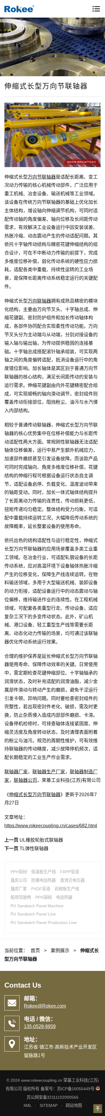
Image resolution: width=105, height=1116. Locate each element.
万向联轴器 (39, 300)
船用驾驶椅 (20, 897)
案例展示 (60, 950)
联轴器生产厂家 (48, 771)
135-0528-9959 (40, 1026)
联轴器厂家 (16, 771)
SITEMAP (48, 1105)
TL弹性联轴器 (34, 848)
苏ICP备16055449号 (75, 1088)
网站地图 (74, 1105)
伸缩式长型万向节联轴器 (34, 794)
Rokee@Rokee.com (45, 1005)
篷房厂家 (18, 888)
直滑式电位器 (72, 880)
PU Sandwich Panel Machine (37, 905)
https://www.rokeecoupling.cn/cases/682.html (50, 825)
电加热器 (64, 897)
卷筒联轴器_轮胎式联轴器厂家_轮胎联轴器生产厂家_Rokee (29, 9)
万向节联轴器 (42, 176)
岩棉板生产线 (67, 888)
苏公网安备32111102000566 (52, 1097)
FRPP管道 (69, 871)
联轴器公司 (25, 780)
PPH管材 (18, 871)
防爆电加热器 (43, 880)
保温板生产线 (43, 871)
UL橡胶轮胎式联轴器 (41, 840)
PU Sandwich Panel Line (33, 914)
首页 (35, 950)
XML (27, 1105)
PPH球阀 (43, 897)
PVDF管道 (40, 888)
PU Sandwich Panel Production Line (43, 922)
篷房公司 (18, 880)
